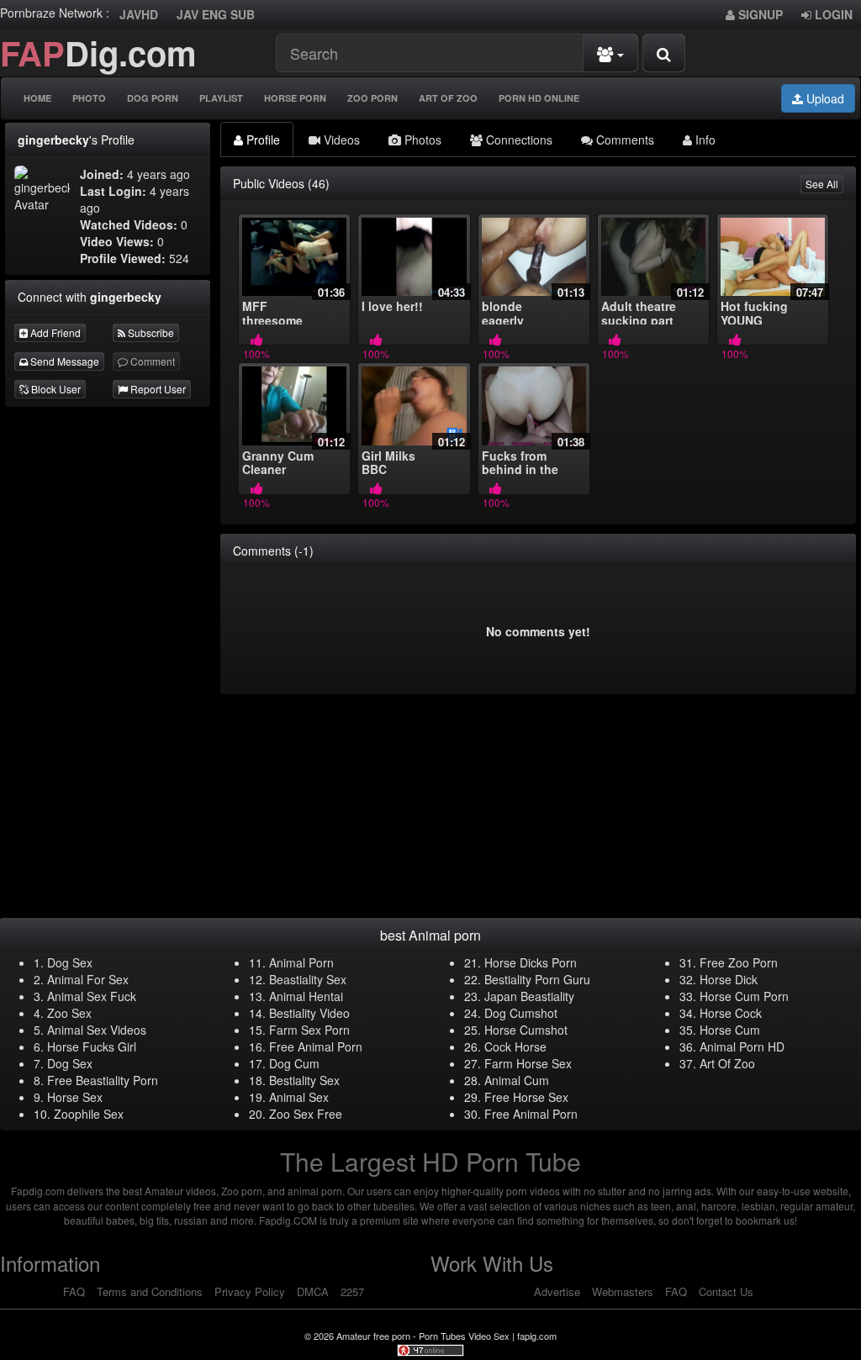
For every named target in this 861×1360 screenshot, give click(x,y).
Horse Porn (295, 98)
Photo (89, 98)
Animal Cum (516, 1080)
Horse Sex (75, 1097)
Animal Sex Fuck (91, 996)
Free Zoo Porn (739, 962)
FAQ (74, 1291)
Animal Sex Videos (96, 1029)
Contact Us (726, 1291)
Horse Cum (730, 1029)
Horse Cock (731, 1012)
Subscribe (149, 332)
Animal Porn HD (742, 1046)
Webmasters (622, 1291)
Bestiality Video (309, 1012)
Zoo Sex (69, 1012)
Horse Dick (729, 979)
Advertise (557, 1291)
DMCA (313, 1291)
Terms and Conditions (150, 1291)
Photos (421, 139)
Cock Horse (515, 1046)
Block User (55, 389)
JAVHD (138, 14)
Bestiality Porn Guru (537, 979)
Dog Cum (294, 1063)
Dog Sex (69, 962)
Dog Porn (152, 98)
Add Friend (54, 332)
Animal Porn (301, 962)
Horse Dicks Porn (530, 962)
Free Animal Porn (315, 1046)
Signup (759, 14)
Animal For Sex (88, 979)
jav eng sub (216, 14)
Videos (340, 139)
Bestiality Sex (304, 1080)
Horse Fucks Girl (91, 1046)
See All (822, 184)
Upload (823, 98)
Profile (261, 139)
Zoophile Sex (89, 1113)
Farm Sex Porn (309, 1029)
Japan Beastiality (529, 996)
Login (832, 14)
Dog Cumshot (520, 1012)
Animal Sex (299, 1097)
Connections (517, 139)
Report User (157, 389)
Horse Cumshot (526, 1029)
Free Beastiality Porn (102, 1080)
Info (704, 139)
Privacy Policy (249, 1291)
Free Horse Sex (526, 1097)
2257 (352, 1291)
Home (37, 98)
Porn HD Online (539, 98)
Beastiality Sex (307, 979)
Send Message (63, 361)
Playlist (221, 98)
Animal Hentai (306, 996)
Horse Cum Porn (744, 996)
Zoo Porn (372, 98)
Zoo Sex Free (305, 1113)
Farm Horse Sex (528, 1063)
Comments (623, 139)
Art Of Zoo (448, 98)
